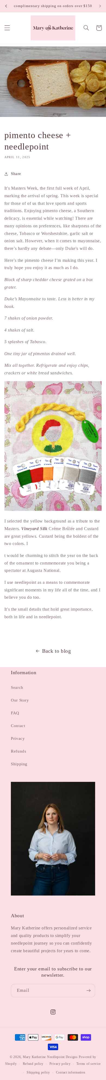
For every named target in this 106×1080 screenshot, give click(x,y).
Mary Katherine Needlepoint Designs (50, 1057)
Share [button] (16, 173)
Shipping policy (38, 1072)
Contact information (70, 1072)
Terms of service (88, 1063)
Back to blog (56, 651)
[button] (7, 28)
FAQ (15, 713)
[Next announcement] (100, 6)
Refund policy (33, 1063)
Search (17, 687)
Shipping (19, 764)
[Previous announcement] (6, 6)
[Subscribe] (88, 990)
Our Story (20, 700)
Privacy (18, 738)
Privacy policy (60, 1063)
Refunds (18, 751)
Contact (18, 726)
